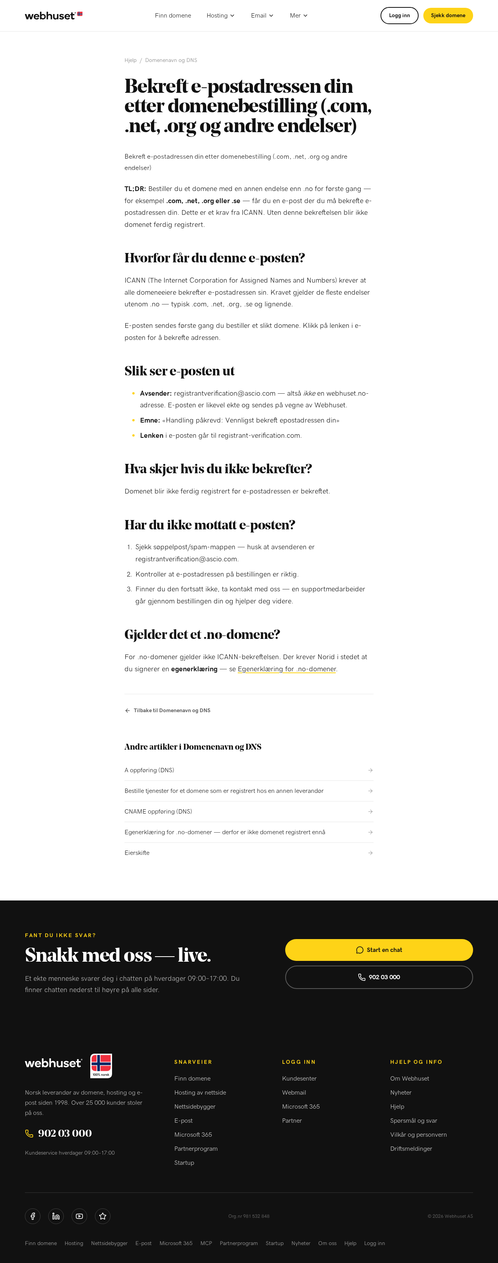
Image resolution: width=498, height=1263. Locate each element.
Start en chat (384, 950)
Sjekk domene (448, 15)
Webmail (294, 1093)
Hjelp (130, 60)
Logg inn (399, 15)
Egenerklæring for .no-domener (287, 669)
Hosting (217, 15)
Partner (292, 1121)
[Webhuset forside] (53, 16)
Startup (184, 1163)
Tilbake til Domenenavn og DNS (172, 710)
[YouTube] (79, 1216)
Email (259, 15)
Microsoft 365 (193, 1135)
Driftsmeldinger (411, 1149)
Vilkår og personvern (418, 1135)
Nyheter (401, 1093)
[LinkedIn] (56, 1216)
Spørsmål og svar (413, 1121)
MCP (206, 1243)
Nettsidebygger (195, 1107)
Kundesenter (299, 1078)
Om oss (327, 1243)
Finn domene (173, 15)
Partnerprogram (196, 1149)
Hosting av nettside (200, 1093)
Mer (295, 15)
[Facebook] (32, 1216)
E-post (183, 1121)
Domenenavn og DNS (171, 60)
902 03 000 (384, 977)
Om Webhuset (409, 1078)
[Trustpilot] (102, 1216)
